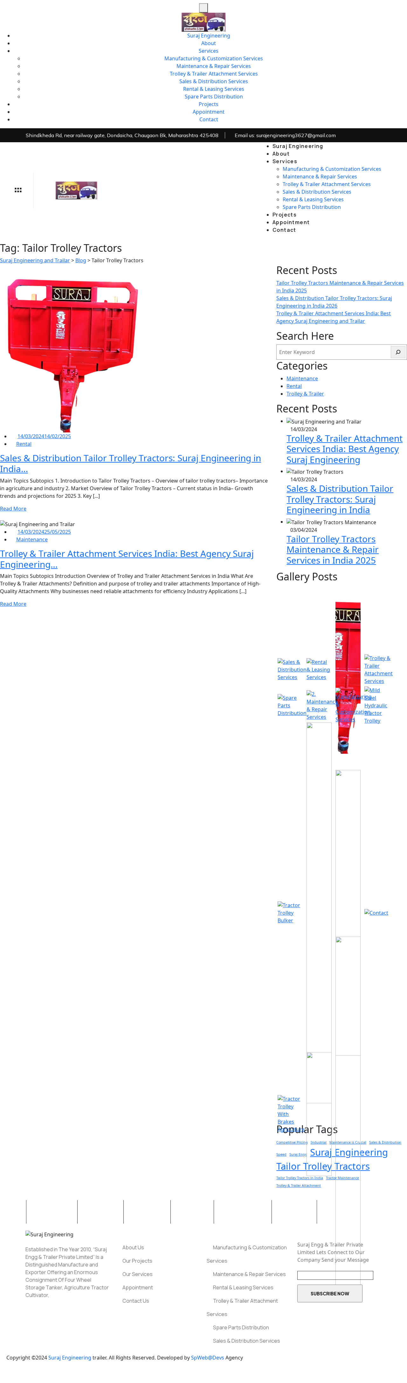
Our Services (137, 1274)
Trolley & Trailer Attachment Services (214, 73)
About (208, 43)
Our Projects (136, 1260)
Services (208, 50)
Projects (208, 104)
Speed (281, 1154)
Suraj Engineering (208, 35)
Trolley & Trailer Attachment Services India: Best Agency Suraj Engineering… (127, 558)
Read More (13, 508)
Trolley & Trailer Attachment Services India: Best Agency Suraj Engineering (344, 448)
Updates (193, 1212)
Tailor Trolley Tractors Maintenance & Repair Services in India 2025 (332, 549)
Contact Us (135, 1300)
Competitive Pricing (292, 1142)
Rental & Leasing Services (213, 88)
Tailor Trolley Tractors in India (299, 1178)
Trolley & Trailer (305, 393)
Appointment (208, 111)
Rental (23, 443)
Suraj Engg (298, 1154)
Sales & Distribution (385, 1142)
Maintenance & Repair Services (213, 66)
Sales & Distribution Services (213, 81)
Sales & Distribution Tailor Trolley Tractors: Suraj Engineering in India (339, 499)
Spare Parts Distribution (214, 96)
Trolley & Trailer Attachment (298, 1185)
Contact (208, 119)
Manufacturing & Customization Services (213, 58)
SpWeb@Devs (207, 1357)
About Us (101, 1212)
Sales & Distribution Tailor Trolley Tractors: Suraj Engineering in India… (130, 463)
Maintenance (32, 539)
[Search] (398, 352)
